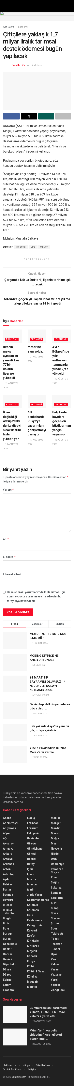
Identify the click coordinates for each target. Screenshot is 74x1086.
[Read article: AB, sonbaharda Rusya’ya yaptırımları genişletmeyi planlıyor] (37, 401)
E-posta (9, 557)
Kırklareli (33, 945)
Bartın (7, 889)
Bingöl (7, 918)
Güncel (31, 853)
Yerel (54, 979)
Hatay (31, 864)
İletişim (32, 1069)
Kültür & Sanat (36, 971)
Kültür (31, 966)
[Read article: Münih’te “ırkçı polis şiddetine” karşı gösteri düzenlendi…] (15, 1037)
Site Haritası (43, 1065)
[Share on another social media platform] (63, 116)
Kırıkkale (33, 940)
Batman (8, 894)
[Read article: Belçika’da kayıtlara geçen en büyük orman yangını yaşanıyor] (61, 401)
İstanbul (32, 884)
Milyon (44, 246)
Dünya (7, 969)
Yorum (8, 490)
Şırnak (55, 923)
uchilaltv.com (19, 1077)
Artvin (7, 869)
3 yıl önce (37, 65)
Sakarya (56, 887)
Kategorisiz (34, 925)
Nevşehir (56, 848)
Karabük (32, 904)
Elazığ (31, 817)
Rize (54, 877)
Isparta (31, 879)
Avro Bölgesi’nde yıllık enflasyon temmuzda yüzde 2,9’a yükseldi (60, 360)
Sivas (54, 913)
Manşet (56, 823)
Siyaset (56, 918)
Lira (33, 246)
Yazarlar (56, 974)
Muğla (55, 838)
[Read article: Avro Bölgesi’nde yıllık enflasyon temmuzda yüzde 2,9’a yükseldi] (61, 336)
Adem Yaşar (11, 823)
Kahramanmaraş (38, 899)
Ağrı (5, 838)
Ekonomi (23, 27)
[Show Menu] (4, 6)
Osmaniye (57, 864)
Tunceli (56, 949)
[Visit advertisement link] (37, 16)
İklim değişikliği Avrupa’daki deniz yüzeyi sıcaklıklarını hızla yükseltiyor (12, 425)
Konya (31, 961)
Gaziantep (33, 838)
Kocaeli (32, 956)
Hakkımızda (10, 1065)
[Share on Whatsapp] (46, 116)
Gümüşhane (34, 848)
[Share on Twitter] (29, 116)
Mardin (55, 828)
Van (53, 959)
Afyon (6, 833)
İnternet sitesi (12, 574)
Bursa (7, 938)
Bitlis (6, 923)
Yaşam (55, 969)
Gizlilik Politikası (12, 1069)
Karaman (33, 910)
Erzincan (32, 823)
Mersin (55, 833)
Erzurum (32, 828)
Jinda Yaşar (34, 894)
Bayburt (8, 899)
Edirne (7, 979)
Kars (30, 915)
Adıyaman (9, 828)
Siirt (53, 903)
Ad (6, 539)
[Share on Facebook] (11, 116)
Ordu (54, 858)
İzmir (30, 889)
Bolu (6, 928)
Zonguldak (58, 990)
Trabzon (56, 943)
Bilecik (7, 904)
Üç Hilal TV (18, 65)
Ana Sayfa (8, 27)
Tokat (55, 938)
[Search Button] (69, 6)
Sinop (54, 908)
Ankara (7, 853)
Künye (26, 1065)
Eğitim (7, 984)
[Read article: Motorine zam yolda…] (37, 336)
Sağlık (55, 882)
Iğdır (30, 869)
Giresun (32, 843)
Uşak (54, 954)
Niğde (55, 853)
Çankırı (7, 949)
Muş (53, 843)
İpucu (30, 874)
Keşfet (31, 935)
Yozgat (55, 984)
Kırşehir (32, 951)
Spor (54, 928)
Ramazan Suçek (57, 871)
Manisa (56, 817)
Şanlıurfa (57, 897)
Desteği (21, 246)
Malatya (32, 986)
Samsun (56, 892)
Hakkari (32, 858)
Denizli (7, 959)
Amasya (8, 848)
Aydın (6, 879)
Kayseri (32, 930)
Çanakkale (10, 943)
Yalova (55, 964)
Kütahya (32, 976)
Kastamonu (34, 920)
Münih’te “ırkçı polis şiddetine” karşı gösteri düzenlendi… (46, 1035)
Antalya (8, 858)
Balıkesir (9, 884)
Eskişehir (33, 833)
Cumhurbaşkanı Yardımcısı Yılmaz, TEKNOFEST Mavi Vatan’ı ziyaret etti (48, 1012)
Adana (7, 817)
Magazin (32, 981)
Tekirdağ (57, 933)
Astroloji (8, 874)
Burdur (7, 933)
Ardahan (8, 864)
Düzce (7, 974)
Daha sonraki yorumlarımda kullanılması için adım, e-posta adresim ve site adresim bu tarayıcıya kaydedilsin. (36, 597)
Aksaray (8, 843)
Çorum (7, 954)
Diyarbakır (10, 964)
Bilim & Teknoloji (9, 911)
